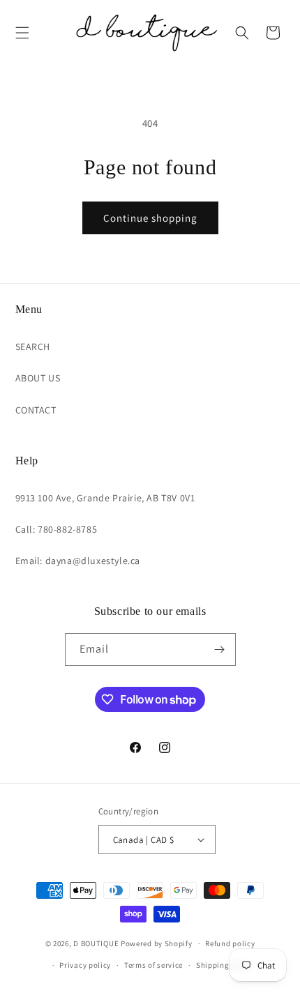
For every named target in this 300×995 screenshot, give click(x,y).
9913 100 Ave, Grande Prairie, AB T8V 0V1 (105, 498)
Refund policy (230, 943)
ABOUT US (38, 378)
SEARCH (33, 346)
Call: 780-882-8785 (56, 529)
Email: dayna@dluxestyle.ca (78, 560)
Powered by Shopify (157, 943)
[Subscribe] (219, 649)
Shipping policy (225, 965)
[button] (22, 32)
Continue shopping (150, 218)
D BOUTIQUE (96, 943)
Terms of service (153, 965)
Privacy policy (85, 965)
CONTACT (36, 410)
